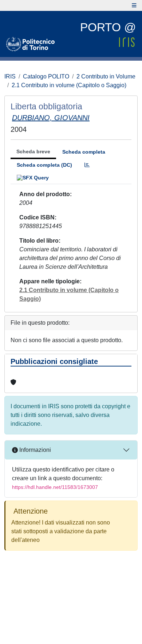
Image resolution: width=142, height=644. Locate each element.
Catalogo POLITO (46, 76)
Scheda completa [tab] (83, 152)
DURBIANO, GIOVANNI (51, 118)
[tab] (87, 165)
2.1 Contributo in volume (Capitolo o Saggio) (69, 85)
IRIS (10, 76)
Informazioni (34, 450)
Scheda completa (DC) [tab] (44, 165)
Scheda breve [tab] (33, 151)
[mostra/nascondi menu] (134, 5)
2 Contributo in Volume (105, 76)
